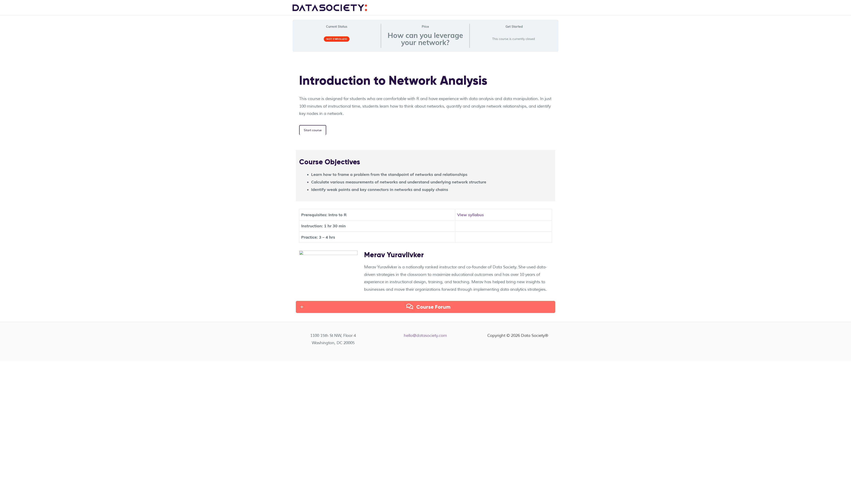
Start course (313, 130)
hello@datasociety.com (425, 335)
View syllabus (470, 214)
